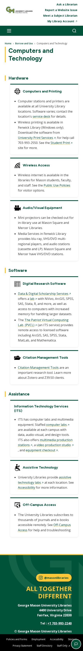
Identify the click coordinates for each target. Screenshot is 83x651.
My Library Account (60, 21)
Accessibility (26, 487)
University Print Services (35, 138)
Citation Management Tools (38, 367)
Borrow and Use (24, 43)
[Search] (74, 31)
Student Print (60, 143)
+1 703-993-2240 (59, 623)
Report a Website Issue (61, 10)
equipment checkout (40, 450)
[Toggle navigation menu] (9, 31)
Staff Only (62, 645)
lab (32, 299)
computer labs (56, 425)
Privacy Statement (22, 645)
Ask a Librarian (67, 4)
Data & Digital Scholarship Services (43, 294)
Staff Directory (44, 645)
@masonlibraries (56, 578)
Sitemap (72, 639)
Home (8, 43)
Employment (38, 639)
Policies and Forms (16, 639)
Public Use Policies (57, 185)
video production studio (53, 445)
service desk (41, 116)
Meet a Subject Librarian (60, 15)
